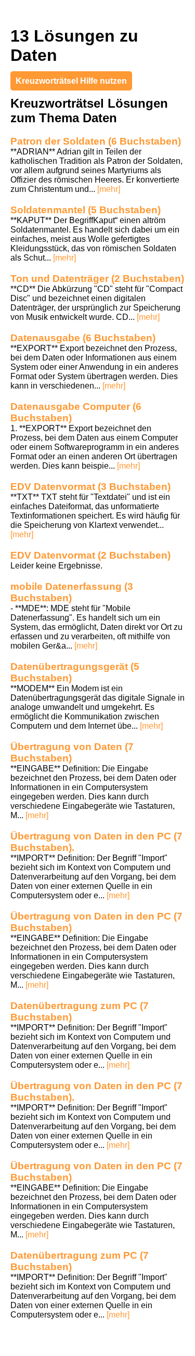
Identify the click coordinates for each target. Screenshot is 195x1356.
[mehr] (108, 189)
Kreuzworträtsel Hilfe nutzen (71, 80)
